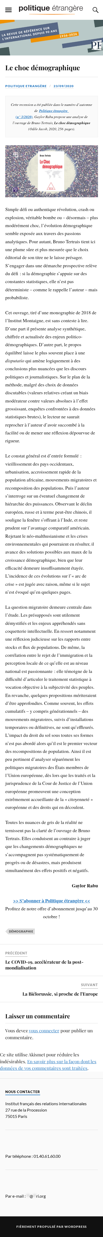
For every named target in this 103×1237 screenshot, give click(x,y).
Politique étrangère (53, 110)
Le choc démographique (42, 67)
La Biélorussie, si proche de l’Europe (60, 994)
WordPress (75, 1227)
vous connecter (44, 1030)
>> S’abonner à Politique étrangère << (51, 900)
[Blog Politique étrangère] (51, 9)
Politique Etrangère (26, 86)
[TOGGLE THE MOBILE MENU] (8, 10)
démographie (21, 931)
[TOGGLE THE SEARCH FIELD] (95, 10)
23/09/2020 (64, 86)
